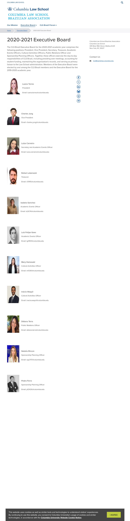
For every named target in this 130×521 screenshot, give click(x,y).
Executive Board (22, 30)
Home (9, 30)
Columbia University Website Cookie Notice (61, 517)
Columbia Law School (15, 2)
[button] (78, 77)
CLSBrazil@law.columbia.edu (103, 61)
